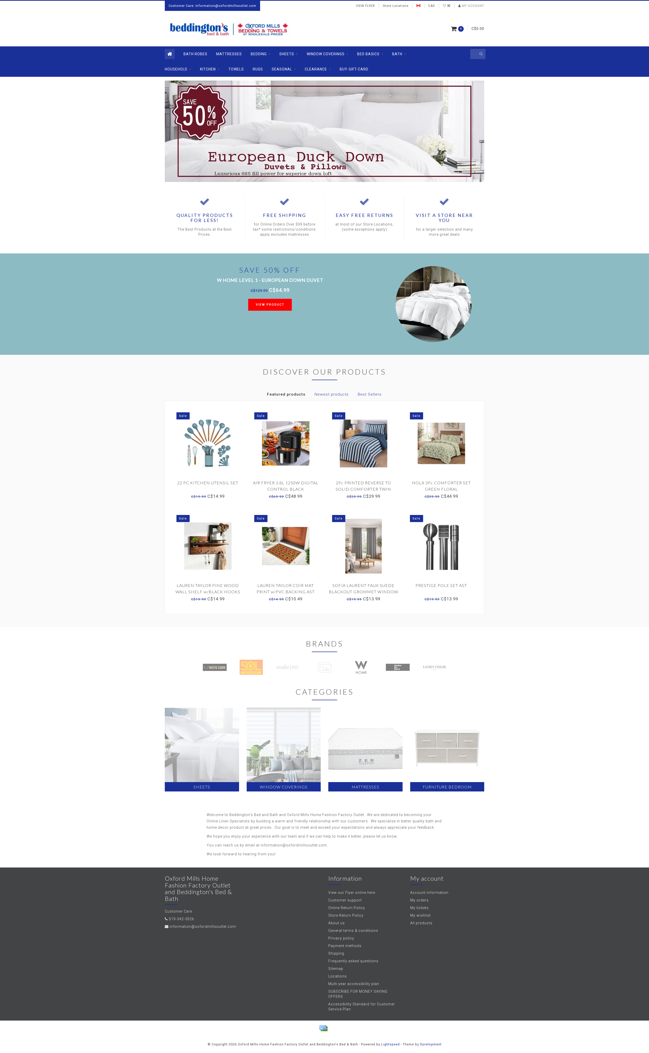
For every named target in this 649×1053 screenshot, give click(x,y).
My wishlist (420, 915)
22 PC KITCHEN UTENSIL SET (207, 482)
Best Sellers (370, 394)
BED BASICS (368, 54)
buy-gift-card (354, 69)
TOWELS (236, 69)
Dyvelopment (431, 1044)
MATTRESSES (229, 54)
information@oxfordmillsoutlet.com (203, 927)
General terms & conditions (353, 931)
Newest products (332, 394)
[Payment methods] (323, 1028)
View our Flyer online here (351, 893)
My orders (419, 900)
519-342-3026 (181, 919)
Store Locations (396, 6)
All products (421, 923)
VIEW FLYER (365, 6)
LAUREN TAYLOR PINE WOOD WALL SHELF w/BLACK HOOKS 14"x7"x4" (207, 591)
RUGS (258, 69)
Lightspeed (390, 1044)
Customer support (345, 900)
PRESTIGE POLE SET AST (441, 585)
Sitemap (335, 969)
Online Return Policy (346, 908)
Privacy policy (341, 938)
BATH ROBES (195, 54)
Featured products (286, 394)
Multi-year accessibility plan (353, 984)
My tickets (419, 908)
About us (336, 923)
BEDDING (259, 54)
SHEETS (286, 54)
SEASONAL (282, 69)
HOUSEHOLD (176, 69)
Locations (337, 976)
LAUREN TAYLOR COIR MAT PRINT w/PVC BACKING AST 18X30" (286, 591)
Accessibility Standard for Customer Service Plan (361, 1006)
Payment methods (345, 946)
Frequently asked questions (353, 961)
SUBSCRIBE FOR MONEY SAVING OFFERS (358, 994)
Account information (429, 893)
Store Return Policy (346, 915)
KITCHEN (208, 69)
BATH (397, 54)
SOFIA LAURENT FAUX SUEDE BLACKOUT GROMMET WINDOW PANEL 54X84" (363, 591)
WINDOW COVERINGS (326, 54)
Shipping (336, 953)
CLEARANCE (316, 69)
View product (270, 304)
